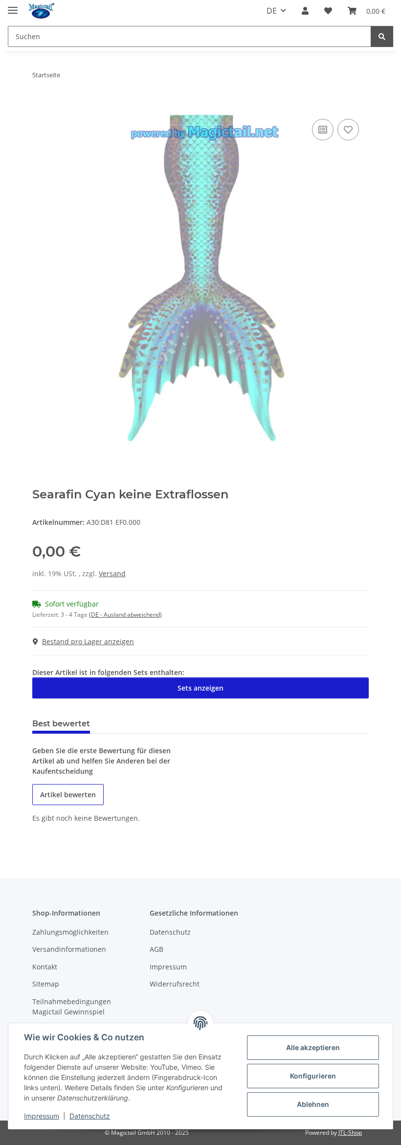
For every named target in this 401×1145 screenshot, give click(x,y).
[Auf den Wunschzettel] (348, 129)
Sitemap (45, 983)
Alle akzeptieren (313, 1047)
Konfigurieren (313, 1076)
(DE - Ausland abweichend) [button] (125, 614)
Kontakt (44, 966)
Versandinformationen (69, 949)
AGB (156, 949)
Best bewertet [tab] (61, 723)
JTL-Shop (350, 1132)
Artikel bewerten (68, 794)
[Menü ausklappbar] (13, 6)
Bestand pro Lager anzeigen (88, 641)
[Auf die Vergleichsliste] (323, 129)
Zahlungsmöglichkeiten (70, 932)
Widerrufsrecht (175, 983)
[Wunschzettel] (328, 11)
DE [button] (272, 10)
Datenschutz (89, 1116)
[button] (305, 11)
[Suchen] (382, 36)
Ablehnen (313, 1104)
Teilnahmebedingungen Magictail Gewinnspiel (71, 1006)
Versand (112, 573)
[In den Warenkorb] (40, 105)
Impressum (41, 1116)
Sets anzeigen (200, 688)
